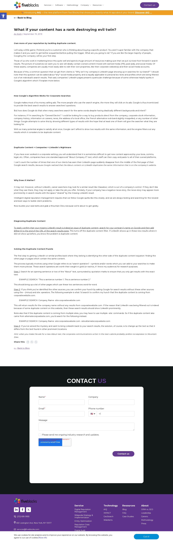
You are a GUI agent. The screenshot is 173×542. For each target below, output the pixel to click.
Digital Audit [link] (79, 530)
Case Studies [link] (128, 516)
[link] (3, 16)
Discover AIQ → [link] (143, 12)
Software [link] (59, 5)
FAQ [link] (124, 513)
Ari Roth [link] (18, 34)
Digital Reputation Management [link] (82, 510)
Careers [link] (144, 516)
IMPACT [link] (107, 513)
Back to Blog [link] (25, 18)
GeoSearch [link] (108, 516)
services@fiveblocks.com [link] (28, 529)
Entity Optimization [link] (83, 521)
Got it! (146, 536)
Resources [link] (97, 5)
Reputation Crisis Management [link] (81, 525)
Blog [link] (124, 509)
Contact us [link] (149, 5)
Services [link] (47, 5)
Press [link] (143, 523)
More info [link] (43, 538)
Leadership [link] (146, 513)
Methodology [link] (72, 5)
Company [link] (85, 5)
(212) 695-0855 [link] (23, 516)
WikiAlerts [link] (108, 520)
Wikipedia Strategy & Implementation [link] (83, 516)
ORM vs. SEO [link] (147, 509)
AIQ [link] (105, 509)
